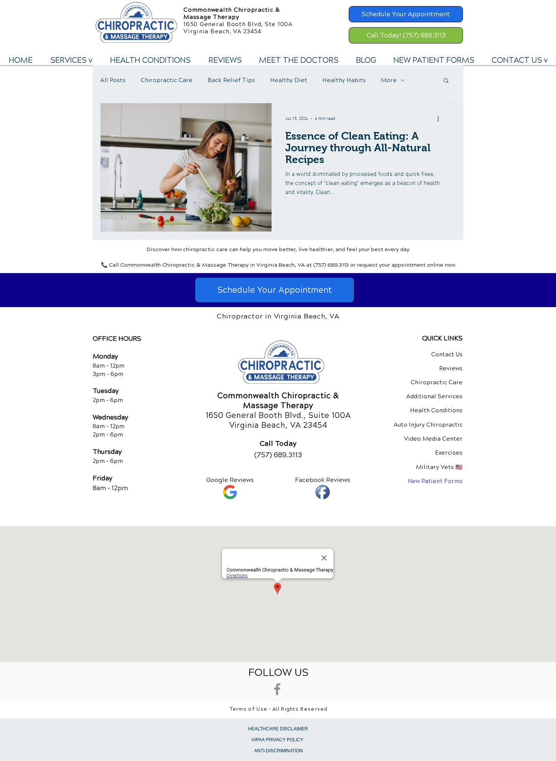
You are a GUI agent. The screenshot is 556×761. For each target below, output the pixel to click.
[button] (71, 60)
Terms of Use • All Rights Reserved (279, 709)
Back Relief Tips (231, 80)
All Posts (113, 80)
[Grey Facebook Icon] (277, 689)
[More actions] (440, 118)
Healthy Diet (288, 80)
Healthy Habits (344, 80)
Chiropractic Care (167, 80)
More (389, 80)
